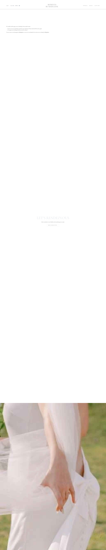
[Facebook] (16, 5)
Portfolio (85, 5)
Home (7, 5)
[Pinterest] (19, 5)
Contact (91, 5)
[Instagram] (13, 5)
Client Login (97, 5)
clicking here (21, 32)
